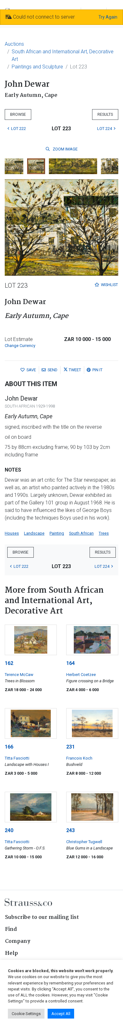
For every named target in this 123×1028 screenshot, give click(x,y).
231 (70, 747)
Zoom (65, 149)
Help (11, 953)
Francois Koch (79, 758)
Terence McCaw (19, 674)
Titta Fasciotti (17, 758)
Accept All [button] (60, 1013)
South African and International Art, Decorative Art (63, 55)
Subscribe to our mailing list (42, 917)
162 (9, 663)
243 (70, 830)
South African (81, 533)
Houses (12, 533)
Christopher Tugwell (84, 841)
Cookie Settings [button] (26, 1013)
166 (9, 747)
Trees (104, 533)
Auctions (14, 44)
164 (70, 663)
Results (105, 114)
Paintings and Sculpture (37, 67)
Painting (57, 533)
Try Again (107, 17)
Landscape (34, 533)
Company (17, 941)
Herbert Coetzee (81, 674)
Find (11, 929)
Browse (18, 114)
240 (9, 830)
